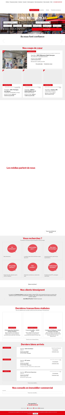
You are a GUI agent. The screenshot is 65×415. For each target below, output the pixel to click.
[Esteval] (50, 124)
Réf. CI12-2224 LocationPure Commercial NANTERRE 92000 (33, 87)
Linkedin (36, 408)
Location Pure (31, 51)
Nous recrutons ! (32, 284)
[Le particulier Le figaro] (50, 207)
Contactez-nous (48, 64)
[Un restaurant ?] (12, 254)
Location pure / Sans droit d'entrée (26, 23)
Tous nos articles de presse (51, 232)
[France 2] (50, 155)
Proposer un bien (13, 2)
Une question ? (33, 404)
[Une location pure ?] (32, 254)
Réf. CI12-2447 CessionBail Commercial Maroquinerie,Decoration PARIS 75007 (56, 348)
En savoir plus (39, 64)
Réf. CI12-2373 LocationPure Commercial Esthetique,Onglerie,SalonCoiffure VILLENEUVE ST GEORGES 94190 (44, 53)
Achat (47, 10)
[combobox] (43, 22)
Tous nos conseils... (32, 392)
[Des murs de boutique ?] (52, 254)
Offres (7, 2)
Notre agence (31, 2)
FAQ (51, 2)
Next (61, 41)
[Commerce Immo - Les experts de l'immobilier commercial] (32, 398)
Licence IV (22, 29)
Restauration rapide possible (10, 28)
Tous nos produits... (32, 383)
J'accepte (35, 413)
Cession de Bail (7, 347)
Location (42, 10)
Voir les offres (46, 29)
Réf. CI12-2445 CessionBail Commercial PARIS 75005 (55, 360)
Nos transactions (38, 2)
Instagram (42, 408)
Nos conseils (46, 2)
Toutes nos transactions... (32, 339)
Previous (5, 299)
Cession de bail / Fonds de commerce (26, 21)
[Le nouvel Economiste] (50, 176)
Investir (24, 2)
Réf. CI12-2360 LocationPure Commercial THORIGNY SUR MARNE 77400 (12, 87)
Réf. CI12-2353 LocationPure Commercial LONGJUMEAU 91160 (53, 87)
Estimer (20, 2)
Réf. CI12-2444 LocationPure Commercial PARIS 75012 (55, 371)
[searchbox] (43, 22)
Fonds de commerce (56, 10)
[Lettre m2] (50, 186)
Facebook (30, 408)
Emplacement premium (21, 28)
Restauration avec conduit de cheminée (11, 29)
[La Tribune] (50, 134)
